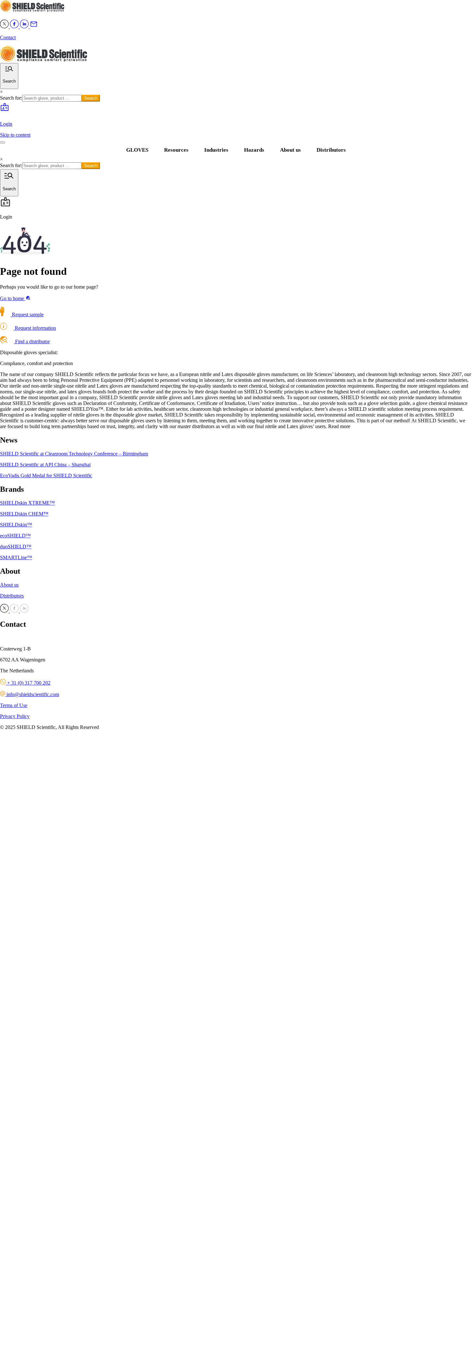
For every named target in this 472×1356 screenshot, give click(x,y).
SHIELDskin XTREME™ (27, 503)
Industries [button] (216, 150)
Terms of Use (13, 705)
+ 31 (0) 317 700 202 (28, 683)
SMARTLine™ (16, 557)
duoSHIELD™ (15, 546)
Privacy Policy (15, 716)
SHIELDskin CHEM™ (24, 513)
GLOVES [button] (137, 150)
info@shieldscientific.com (32, 694)
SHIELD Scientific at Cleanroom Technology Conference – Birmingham (74, 453)
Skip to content (15, 135)
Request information (34, 328)
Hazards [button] (254, 150)
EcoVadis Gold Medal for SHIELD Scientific (46, 475)
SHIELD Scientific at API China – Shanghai (45, 464)
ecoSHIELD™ (15, 535)
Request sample (27, 314)
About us (9, 585)
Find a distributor (32, 341)
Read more (339, 426)
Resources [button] (176, 150)
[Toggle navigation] (2, 142)
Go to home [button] (12, 298)
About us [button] (290, 150)
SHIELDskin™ (16, 524)
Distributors (331, 150)
